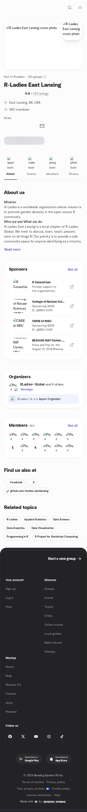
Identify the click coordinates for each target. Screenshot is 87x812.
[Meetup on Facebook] (10, 736)
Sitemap (50, 651)
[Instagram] (49, 736)
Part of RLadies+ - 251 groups (23, 77)
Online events (54, 624)
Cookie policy (61, 788)
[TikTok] (61, 736)
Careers (11, 693)
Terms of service (33, 782)
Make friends (53, 642)
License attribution (39, 795)
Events (49, 598)
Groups (49, 589)
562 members (19, 109)
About (10, 666)
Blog (9, 675)
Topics (49, 606)
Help (9, 606)
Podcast (11, 711)
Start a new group (62, 558)
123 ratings (41, 93)
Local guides (53, 633)
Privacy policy (56, 782)
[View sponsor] (72, 287)
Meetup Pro (13, 684)
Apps (9, 702)
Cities (48, 615)
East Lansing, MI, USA (25, 102)
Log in (10, 598)
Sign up (11, 589)
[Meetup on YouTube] (36, 736)
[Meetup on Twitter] (23, 736)
